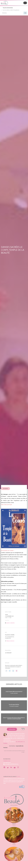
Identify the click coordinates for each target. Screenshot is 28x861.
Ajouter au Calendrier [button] (10, 622)
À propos (18, 776)
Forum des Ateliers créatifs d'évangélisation (11, 10)
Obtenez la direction (10, 640)
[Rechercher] (25, 13)
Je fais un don (12, 729)
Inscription (5, 488)
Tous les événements (8, 7)
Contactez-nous (6, 761)
